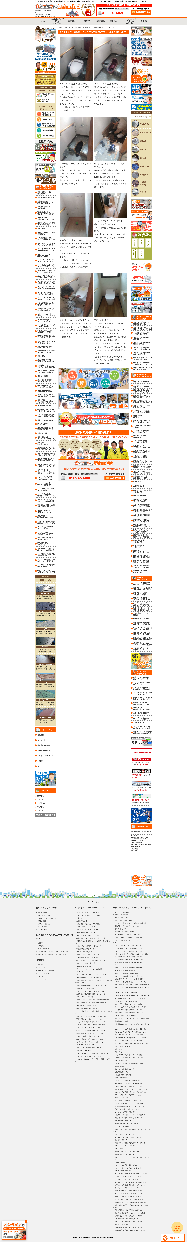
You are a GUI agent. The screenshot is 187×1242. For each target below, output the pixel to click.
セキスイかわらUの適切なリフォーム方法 (127, 934)
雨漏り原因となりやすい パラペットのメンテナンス (92, 1019)
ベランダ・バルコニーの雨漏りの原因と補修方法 (46, 287)
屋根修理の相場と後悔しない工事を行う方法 (141, 391)
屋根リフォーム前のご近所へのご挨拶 (140, 594)
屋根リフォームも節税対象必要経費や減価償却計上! (142, 732)
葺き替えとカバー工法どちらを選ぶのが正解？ (141, 411)
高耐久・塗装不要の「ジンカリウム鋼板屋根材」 (130, 1103)
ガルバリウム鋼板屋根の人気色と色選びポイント (130, 976)
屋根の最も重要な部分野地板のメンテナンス (45, 428)
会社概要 (144, 21)
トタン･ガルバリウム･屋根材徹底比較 (45, 478)
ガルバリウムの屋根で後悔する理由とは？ (45, 484)
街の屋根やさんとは (44, 912)
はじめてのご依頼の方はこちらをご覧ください (90, 912)
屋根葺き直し (145, 166)
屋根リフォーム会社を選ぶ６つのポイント (142, 491)
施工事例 (71, 21)
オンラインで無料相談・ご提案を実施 (88, 915)
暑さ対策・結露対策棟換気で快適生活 (126, 1069)
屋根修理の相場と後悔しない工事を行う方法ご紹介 (92, 985)
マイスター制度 (43, 929)
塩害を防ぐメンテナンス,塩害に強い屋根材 (46, 448)
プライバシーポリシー (45, 756)
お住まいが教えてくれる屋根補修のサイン (141, 406)
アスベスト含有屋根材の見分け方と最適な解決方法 (130, 1092)
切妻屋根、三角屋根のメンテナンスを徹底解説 (46, 366)
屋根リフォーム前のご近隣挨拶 (86, 932)
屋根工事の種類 (141, 117)
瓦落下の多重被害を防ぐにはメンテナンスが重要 (141, 505)
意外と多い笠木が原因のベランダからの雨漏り (46, 244)
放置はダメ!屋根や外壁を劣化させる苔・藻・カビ (46, 454)
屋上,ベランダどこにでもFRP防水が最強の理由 (46, 276)
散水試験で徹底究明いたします (86, 949)
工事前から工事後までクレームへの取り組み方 (141, 599)
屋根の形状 (41, 356)
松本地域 (40, 796)
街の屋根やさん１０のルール (47, 918)
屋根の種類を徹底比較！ (138, 416)
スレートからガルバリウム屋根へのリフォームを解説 (142, 328)
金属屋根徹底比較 (120, 1162)
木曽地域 (40, 799)
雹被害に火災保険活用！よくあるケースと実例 (141, 566)
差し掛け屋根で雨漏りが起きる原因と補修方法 (129, 1199)
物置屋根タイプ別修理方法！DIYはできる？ (141, 678)
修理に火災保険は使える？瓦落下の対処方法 (142, 510)
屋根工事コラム (69, 27)
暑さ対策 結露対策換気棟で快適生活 (44, 380)
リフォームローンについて (84, 997)
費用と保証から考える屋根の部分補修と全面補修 (91, 1002)
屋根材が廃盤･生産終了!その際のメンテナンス (45, 459)
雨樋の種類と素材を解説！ (84, 1050)
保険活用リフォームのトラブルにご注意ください (142, 644)
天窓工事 (143, 192)
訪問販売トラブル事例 (141, 618)
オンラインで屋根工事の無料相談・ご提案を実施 (141, 583)
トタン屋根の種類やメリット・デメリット (141, 441)
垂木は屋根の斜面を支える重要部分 (87, 1008)
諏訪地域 (40, 807)
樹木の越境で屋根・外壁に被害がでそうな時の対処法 (142, 638)
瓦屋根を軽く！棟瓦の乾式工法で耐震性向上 (128, 1083)
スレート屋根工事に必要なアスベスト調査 (128, 1095)
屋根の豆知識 (42, 433)
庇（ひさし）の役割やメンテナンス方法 (46, 527)
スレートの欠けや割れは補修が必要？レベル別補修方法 (132, 995)
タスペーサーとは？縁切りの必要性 (44, 255)
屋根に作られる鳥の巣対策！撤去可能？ (141, 708)
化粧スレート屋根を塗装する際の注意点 (140, 456)
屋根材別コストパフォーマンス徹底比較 (46, 438)
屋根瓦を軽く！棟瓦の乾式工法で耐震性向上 (141, 521)
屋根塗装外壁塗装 (143, 183)
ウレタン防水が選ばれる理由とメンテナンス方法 (46, 260)
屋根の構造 (41, 228)
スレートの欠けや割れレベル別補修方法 (141, 431)
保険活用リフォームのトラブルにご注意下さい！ (130, 1176)
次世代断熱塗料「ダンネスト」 (138, 546)
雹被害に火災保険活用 (122, 1224)
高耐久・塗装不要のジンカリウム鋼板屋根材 (46, 500)
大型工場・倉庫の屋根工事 (84, 966)
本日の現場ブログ (43, 949)
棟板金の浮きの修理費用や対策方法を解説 (46, 224)
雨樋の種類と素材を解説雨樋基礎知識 (46, 554)
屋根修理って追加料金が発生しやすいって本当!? (141, 633)
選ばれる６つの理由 (44, 915)
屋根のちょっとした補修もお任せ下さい (88, 929)
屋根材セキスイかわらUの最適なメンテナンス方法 (142, 467)
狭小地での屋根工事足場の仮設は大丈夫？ (141, 477)
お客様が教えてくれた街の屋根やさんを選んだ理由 (53, 951)
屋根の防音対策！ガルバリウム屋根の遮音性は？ (142, 368)
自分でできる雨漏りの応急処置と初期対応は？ (141, 556)
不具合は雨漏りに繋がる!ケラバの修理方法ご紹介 (46, 238)
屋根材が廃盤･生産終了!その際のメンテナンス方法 (130, 1038)
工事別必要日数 (138, 486)
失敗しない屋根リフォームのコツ (141, 386)
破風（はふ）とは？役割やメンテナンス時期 (46, 571)
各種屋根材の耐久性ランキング (124, 1154)
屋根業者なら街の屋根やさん (47, 970)
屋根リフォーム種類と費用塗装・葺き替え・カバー (142, 421)
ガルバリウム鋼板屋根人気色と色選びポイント (141, 348)
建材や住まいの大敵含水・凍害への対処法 (45, 386)
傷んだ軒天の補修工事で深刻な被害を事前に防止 (46, 249)
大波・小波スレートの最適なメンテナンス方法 (46, 315)
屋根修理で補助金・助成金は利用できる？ (141, 571)
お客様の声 (86, 21)
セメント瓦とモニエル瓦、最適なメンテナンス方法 (130, 1007)
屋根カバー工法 (145, 132)
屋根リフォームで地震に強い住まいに (88, 954)
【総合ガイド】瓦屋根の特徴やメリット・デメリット (131, 982)
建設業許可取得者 (43, 745)
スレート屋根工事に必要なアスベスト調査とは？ (46, 560)
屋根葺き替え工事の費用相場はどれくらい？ (141, 396)
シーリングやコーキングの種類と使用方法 (46, 325)
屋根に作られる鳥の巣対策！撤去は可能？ (89, 1047)
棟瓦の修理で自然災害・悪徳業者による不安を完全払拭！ (132, 1043)
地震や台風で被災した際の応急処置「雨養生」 (46, 336)
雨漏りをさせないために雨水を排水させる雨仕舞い (130, 1202)
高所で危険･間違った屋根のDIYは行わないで (128, 1109)
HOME (61, 27)
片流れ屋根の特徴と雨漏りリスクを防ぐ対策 (46, 360)
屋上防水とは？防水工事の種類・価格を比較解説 (46, 282)
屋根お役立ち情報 (139, 495)
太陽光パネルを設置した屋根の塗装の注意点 (141, 451)
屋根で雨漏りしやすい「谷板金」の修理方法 (45, 401)
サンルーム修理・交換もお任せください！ (141, 683)
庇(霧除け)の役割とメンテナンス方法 (44, 320)
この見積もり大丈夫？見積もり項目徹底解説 (141, 604)
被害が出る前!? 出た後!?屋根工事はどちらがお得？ (142, 609)
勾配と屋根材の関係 (44, 391)
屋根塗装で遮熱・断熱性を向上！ (125, 1075)
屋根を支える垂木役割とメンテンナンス (45, 511)
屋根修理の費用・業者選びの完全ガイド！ (46, 202)
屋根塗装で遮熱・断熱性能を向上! (141, 551)
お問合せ (40, 761)
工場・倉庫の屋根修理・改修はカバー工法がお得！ (142, 688)
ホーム (42, 21)
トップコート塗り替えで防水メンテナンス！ (46, 565)
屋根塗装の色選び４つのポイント (139, 541)
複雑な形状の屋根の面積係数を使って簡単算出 (46, 351)
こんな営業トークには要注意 (141, 614)
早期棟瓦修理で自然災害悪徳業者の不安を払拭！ (46, 309)
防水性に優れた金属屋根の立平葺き (126, 1171)
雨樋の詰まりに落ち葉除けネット (86, 1045)
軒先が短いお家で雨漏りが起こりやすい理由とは (46, 410)
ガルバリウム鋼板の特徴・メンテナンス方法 (128, 1100)
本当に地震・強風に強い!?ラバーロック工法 (128, 1193)
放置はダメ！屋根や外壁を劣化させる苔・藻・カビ (130, 1185)
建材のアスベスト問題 (45, 420)
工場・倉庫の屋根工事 (141, 713)
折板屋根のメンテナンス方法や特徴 (126, 1001)
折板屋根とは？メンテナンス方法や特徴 (141, 446)
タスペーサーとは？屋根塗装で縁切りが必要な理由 (130, 1029)
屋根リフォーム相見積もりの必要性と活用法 (90, 991)
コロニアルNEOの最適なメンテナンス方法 (141, 472)
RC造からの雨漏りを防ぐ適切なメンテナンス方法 (46, 522)
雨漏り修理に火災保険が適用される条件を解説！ (141, 561)
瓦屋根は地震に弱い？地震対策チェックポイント (142, 526)
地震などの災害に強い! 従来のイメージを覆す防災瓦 (131, 1089)
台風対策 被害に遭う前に (84, 952)
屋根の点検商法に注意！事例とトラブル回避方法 (141, 623)
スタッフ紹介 (42, 740)
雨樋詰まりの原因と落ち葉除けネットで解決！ (142, 703)
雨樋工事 (143, 149)
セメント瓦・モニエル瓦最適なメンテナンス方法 (46, 298)
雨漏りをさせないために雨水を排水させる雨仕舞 (46, 395)
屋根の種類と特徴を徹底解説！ (44, 193)
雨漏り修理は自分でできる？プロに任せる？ (46, 213)
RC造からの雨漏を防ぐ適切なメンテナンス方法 (129, 1106)
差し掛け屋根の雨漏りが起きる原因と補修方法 (46, 371)
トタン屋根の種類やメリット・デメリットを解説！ (130, 998)
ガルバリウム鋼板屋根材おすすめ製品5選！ (141, 353)
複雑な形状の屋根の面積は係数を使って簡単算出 (130, 1063)
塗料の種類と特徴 (141, 752)
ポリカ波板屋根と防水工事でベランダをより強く (142, 693)
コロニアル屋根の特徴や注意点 (139, 436)
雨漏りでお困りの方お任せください (87, 926)
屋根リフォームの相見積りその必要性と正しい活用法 (142, 588)
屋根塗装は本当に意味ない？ (43, 207)
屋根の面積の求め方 (44, 347)
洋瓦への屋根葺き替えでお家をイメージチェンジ (46, 465)
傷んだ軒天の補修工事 (122, 1126)
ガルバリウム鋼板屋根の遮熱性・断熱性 (141, 343)
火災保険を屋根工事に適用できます (87, 957)
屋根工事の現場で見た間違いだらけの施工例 (141, 536)
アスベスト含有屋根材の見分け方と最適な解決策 (46, 415)
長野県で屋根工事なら (45, 750)
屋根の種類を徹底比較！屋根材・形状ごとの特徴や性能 (132, 984)
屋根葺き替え (145, 124)
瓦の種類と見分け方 (44, 405)
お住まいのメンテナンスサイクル (125, 1134)
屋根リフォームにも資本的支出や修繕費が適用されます (93, 999)
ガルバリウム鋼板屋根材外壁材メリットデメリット (142, 363)
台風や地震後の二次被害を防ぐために (141, 515)
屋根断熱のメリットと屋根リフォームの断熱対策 (46, 549)
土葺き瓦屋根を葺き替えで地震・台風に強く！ (46, 304)
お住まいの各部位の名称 (46, 197)
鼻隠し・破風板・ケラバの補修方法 (46, 233)
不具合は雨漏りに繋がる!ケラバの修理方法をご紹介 (131, 1032)
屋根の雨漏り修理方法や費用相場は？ (46, 516)
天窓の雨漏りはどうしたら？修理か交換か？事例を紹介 (132, 1018)
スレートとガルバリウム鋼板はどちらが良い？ (141, 323)
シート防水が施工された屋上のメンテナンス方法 (46, 266)
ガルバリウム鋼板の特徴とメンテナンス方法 (46, 495)
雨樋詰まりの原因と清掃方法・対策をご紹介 (90, 1042)
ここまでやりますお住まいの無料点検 (129, 21)
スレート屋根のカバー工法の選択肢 (142, 426)
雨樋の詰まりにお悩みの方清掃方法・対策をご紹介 (142, 698)
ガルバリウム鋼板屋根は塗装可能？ (141, 338)
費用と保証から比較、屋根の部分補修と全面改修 (142, 401)
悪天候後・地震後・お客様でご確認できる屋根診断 (130, 923)
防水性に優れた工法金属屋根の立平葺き (44, 331)
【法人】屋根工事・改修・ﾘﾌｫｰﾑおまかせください (142, 727)
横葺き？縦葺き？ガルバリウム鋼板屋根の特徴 (142, 358)
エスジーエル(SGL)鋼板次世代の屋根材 (45, 489)
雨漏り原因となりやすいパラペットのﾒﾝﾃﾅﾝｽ (46, 271)
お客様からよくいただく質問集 (124, 932)
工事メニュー (115, 21)
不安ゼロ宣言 (42, 921)
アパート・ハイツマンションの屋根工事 (141, 718)
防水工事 (143, 158)
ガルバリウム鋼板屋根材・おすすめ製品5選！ (129, 957)
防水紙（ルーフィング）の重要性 (125, 1146)
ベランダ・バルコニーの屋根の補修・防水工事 (90, 960)
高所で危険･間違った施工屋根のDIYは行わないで (46, 505)
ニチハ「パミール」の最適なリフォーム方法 (128, 937)
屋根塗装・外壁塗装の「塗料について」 (127, 926)
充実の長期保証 (43, 926)
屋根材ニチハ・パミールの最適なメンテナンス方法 (142, 462)
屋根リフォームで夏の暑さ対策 (86, 963)
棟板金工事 (144, 175)
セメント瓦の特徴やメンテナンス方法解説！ (46, 293)
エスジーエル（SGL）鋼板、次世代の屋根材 (128, 1168)
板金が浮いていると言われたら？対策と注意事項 (142, 628)
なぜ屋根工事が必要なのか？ (141, 381)
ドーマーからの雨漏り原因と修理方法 (45, 533)
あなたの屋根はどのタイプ (123, 917)
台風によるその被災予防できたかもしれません (142, 500)
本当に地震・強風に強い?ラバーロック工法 (46, 342)
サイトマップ (42, 766)
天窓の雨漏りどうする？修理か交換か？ (46, 538)
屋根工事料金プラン (82, 921)
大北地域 (40, 810)
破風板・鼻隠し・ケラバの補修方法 (126, 1015)
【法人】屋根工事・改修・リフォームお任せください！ (93, 974)
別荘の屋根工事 (138, 722)
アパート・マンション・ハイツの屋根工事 (89, 969)
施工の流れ (100, 21)
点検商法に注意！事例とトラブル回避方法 (89, 935)
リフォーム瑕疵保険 (44, 924)
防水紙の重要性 (42, 424)
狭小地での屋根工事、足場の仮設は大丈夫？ (128, 948)
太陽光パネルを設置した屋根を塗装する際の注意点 (92, 1053)
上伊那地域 (41, 803)
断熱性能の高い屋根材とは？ (42, 544)
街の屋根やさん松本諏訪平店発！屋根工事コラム (53, 954)
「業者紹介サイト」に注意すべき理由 (141, 649)
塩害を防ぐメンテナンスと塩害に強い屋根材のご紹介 (131, 1182)
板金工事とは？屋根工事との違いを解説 (46, 218)
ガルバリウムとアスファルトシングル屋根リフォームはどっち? (46, 471)
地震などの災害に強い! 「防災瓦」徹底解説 (141, 531)
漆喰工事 (143, 141)
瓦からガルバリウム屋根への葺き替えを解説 (141, 333)
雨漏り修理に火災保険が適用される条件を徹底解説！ (131, 1230)
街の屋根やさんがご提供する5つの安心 (57, 21)
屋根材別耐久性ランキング (43, 443)
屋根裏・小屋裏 (42, 376)
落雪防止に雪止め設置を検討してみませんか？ (90, 1030)
